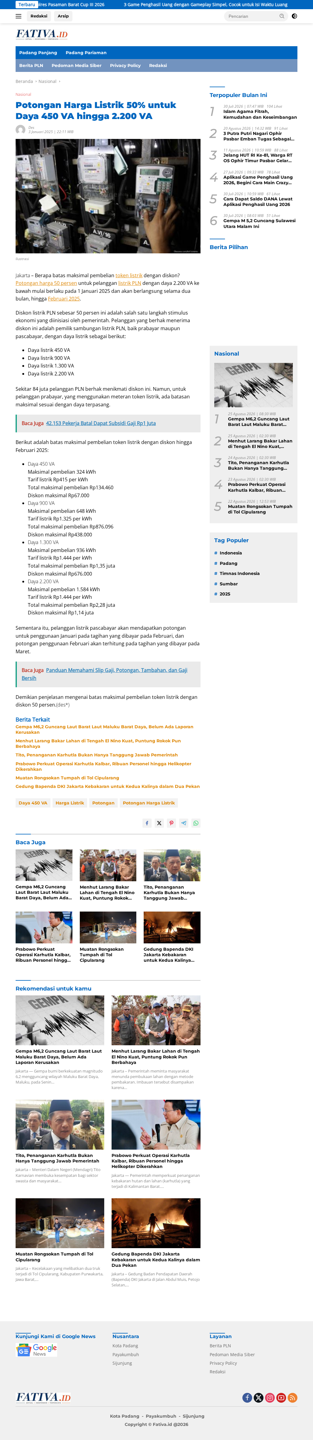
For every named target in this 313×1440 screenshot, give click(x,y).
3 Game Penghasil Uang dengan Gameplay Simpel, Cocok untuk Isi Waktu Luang (164, 4)
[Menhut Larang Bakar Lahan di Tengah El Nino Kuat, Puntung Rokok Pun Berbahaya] (108, 865)
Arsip (63, 15)
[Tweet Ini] (159, 823)
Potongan (103, 803)
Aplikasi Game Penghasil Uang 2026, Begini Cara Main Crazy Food (258, 179)
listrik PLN (129, 283)
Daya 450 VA (33, 803)
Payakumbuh (125, 1354)
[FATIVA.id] (42, 34)
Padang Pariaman (86, 52)
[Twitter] (258, 1398)
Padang (229, 563)
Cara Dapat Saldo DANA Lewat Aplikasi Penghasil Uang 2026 (258, 201)
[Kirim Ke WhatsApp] (196, 823)
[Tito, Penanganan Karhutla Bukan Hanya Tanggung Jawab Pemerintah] (172, 865)
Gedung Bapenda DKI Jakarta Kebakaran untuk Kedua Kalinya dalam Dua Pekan (108, 786)
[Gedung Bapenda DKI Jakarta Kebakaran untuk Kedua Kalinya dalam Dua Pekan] (172, 927)
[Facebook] (247, 1398)
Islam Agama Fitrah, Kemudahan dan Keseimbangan (260, 114)
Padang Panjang (38, 52)
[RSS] (292, 1398)
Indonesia (231, 553)
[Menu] (20, 16)
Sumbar (229, 584)
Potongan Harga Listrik (149, 803)
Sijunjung (122, 1363)
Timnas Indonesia (240, 573)
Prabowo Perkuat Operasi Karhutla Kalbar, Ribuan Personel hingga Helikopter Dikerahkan (103, 766)
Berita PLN (31, 65)
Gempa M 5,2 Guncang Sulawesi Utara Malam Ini (259, 223)
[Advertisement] (253, 298)
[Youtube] (281, 1398)
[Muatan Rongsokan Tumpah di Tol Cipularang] (108, 927)
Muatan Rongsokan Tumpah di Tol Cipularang (67, 778)
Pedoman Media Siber (76, 65)
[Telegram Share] (183, 823)
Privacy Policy (125, 65)
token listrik (129, 275)
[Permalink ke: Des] (20, 129)
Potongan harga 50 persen (46, 283)
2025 (225, 594)
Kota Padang (125, 1346)
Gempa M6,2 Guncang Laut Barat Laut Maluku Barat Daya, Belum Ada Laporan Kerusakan (104, 729)
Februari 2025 (64, 298)
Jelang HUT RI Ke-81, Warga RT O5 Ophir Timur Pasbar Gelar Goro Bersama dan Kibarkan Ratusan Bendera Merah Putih (258, 157)
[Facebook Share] (147, 823)
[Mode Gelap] (294, 16)
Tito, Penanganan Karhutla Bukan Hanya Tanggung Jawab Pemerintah (97, 755)
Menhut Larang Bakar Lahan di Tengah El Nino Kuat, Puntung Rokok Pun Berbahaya (98, 743)
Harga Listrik (70, 803)
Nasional (23, 94)
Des (31, 127)
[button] (282, 16)
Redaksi (39, 15)
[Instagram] (270, 1398)
